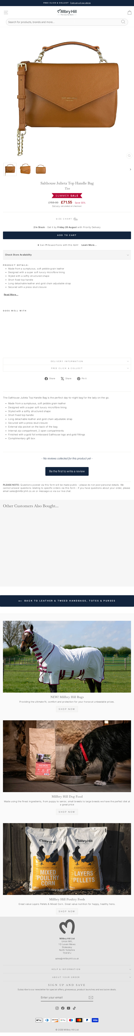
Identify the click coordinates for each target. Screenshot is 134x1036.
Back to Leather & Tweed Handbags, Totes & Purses (69, 600)
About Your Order (66, 977)
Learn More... (88, 245)
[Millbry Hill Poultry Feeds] (67, 859)
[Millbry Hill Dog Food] (67, 756)
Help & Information (66, 969)
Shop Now (67, 709)
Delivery (56, 206)
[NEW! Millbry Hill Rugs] (67, 657)
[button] (67, 470)
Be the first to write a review (67, 471)
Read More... (11, 294)
